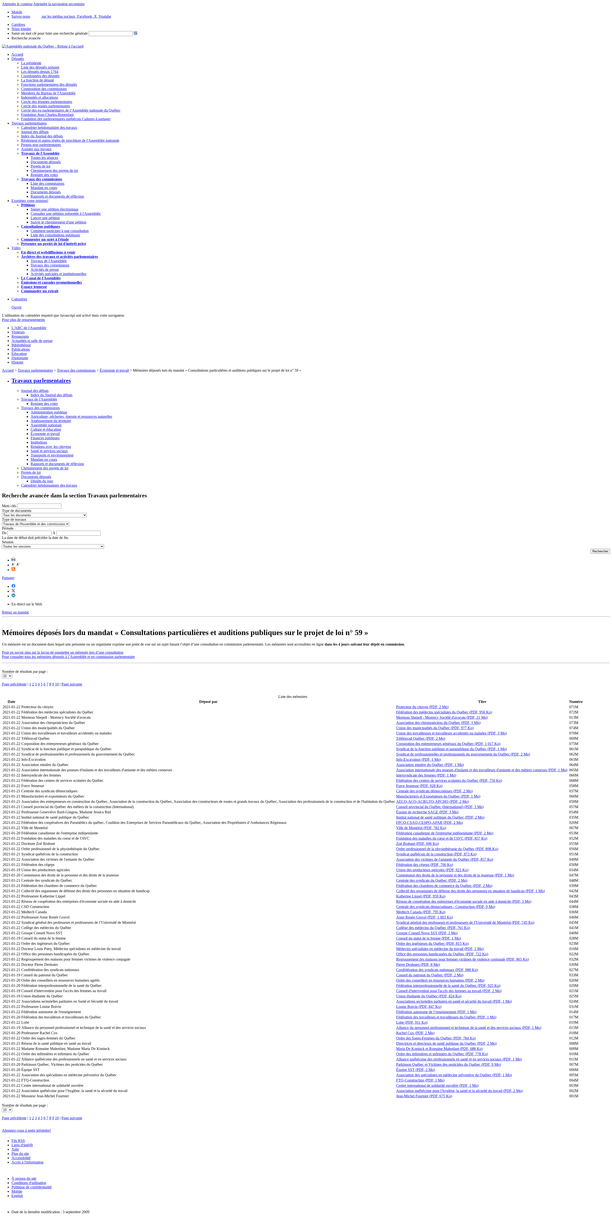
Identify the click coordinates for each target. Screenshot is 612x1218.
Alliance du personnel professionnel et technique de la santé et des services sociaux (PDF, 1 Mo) (468, 1028)
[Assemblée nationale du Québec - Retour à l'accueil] (42, 46)
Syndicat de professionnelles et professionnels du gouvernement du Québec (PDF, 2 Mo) (463, 754)
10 (57, 684)
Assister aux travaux (36, 149)
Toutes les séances (44, 158)
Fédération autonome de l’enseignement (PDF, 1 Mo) (436, 1012)
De (4, 533)
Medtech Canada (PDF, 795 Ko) (420, 912)
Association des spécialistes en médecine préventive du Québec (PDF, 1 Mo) (454, 1075)
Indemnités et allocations (39, 97)
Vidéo (16, 248)
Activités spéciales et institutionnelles (58, 274)
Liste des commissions (47, 183)
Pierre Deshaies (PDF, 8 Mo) (418, 964)
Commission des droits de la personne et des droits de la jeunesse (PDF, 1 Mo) (455, 875)
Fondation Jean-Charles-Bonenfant (47, 115)
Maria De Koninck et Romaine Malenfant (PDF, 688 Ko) (439, 1049)
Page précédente (14, 684)
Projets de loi (40, 166)
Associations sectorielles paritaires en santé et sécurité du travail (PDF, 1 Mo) (454, 1001)
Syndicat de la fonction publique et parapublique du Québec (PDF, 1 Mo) (451, 749)
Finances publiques (45, 438)
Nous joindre (21, 29)
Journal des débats (35, 132)
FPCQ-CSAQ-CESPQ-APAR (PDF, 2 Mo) (429, 823)
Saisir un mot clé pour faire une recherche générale (49, 33)
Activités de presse (45, 269)
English (17, 1196)
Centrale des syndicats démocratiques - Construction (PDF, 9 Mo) (445, 907)
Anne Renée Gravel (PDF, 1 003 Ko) (424, 917)
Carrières (18, 24)
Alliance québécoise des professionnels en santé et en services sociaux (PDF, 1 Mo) (459, 1059)
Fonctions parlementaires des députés (49, 84)
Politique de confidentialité (31, 1187)
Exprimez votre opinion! (29, 201)
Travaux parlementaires (29, 123)
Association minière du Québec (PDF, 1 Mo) (430, 765)
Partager (8, 578)
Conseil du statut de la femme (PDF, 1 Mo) (428, 938)
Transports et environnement (52, 455)
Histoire (17, 362)
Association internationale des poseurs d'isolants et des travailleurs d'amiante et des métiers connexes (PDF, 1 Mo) (481, 770)
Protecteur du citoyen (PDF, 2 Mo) (422, 707)
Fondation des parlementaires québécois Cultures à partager (65, 119)
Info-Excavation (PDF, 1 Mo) (418, 759)
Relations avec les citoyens (51, 447)
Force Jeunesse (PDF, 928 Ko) (419, 786)
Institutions (39, 442)
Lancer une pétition (45, 218)
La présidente (31, 63)
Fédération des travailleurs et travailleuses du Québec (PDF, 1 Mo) (446, 1017)
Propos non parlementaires (41, 145)
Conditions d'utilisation (28, 1183)
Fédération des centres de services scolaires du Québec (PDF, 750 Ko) (449, 780)
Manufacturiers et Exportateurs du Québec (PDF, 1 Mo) (438, 796)
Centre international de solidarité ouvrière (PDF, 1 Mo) (437, 1085)
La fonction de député (37, 80)
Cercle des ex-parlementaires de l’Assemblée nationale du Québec (70, 110)
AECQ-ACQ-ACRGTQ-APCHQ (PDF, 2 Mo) (432, 801)
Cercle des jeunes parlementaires (45, 106)
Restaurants (20, 336)
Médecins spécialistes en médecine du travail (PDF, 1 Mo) (440, 949)
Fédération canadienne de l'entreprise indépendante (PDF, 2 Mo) (444, 833)
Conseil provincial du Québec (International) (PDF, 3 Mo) (440, 807)
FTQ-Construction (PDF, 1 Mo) (420, 1080)
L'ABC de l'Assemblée (28, 328)
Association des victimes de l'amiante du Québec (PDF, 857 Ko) (444, 859)
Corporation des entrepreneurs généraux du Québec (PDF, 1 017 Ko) (448, 744)
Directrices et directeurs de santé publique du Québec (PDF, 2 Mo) (446, 1043)
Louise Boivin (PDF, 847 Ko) (418, 1007)
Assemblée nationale (46, 425)
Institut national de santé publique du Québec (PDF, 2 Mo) (440, 817)
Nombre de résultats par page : (25, 671)
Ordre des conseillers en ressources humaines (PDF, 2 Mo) (440, 980)
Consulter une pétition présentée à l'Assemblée (66, 214)
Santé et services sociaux (49, 451)
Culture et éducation (46, 429)
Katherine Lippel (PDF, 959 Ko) (420, 896)
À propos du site (23, 1178)
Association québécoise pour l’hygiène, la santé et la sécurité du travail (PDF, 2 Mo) (459, 1091)
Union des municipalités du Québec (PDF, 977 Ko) (435, 728)
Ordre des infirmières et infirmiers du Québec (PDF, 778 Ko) (442, 1054)
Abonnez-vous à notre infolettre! (26, 1130)
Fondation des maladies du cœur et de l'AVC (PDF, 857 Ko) (441, 838)
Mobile (16, 1191)
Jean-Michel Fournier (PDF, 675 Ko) (424, 1096)
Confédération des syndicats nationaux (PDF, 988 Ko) (437, 970)
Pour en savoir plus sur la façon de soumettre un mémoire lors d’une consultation (62, 652)
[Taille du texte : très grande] (18, 565)
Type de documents (16, 511)
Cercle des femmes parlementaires (46, 102)
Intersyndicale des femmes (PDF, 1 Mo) (426, 775)
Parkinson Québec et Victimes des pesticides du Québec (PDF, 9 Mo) (448, 1064)
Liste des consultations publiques (55, 235)
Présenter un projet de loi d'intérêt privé (53, 244)
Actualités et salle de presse (32, 341)
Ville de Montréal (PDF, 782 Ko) (421, 828)
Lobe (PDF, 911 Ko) (411, 1022)
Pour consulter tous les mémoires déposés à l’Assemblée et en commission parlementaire (68, 657)
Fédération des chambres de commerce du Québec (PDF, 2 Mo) (444, 886)
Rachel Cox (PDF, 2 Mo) (415, 1033)
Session (7, 542)
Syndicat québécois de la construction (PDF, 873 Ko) (436, 854)
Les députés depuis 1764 (39, 72)
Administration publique (49, 412)
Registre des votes (44, 175)
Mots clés (9, 506)
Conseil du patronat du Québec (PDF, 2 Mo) (429, 975)
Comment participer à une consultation (60, 231)
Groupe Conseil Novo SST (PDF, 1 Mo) (427, 933)
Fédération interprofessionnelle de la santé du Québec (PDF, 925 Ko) (448, 986)
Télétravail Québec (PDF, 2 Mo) (420, 738)
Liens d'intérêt (22, 1145)
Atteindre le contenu (17, 4)
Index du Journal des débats (42, 136)
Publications (20, 349)
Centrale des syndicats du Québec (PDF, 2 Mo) (431, 880)
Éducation (19, 354)
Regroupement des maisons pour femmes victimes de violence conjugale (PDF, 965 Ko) (462, 959)
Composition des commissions (44, 89)
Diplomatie (19, 358)
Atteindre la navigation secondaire (59, 4)
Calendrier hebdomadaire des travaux (49, 127)
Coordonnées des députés (40, 76)
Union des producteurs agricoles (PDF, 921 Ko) (432, 870)
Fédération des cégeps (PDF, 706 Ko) (424, 865)
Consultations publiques (40, 226)
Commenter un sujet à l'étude (45, 239)
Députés (17, 59)
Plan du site (20, 1154)
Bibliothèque (21, 345)
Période (7, 528)
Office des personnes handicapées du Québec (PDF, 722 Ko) (442, 954)
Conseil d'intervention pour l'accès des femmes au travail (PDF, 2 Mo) (449, 991)
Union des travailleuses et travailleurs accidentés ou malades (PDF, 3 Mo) (451, 733)
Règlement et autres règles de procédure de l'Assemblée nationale (70, 140)
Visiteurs (18, 332)
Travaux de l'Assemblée (40, 153)
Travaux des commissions (41, 179)
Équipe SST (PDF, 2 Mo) (415, 1070)
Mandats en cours (44, 188)
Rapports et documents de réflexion (57, 196)
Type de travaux (14, 519)
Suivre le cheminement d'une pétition (58, 222)
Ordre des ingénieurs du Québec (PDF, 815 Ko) (432, 943)
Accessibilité (21, 1158)
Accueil (17, 54)
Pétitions (28, 205)
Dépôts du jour (42, 481)
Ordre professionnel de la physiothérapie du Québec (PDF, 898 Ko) (447, 849)
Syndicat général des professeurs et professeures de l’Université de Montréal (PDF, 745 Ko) (465, 922)
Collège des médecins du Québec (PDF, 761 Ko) (433, 928)
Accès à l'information (27, 1162)
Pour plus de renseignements (23, 320)
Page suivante (71, 684)
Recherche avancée (26, 38)
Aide (15, 1149)
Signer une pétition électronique (54, 209)
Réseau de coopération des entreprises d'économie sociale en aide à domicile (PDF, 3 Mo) (463, 901)
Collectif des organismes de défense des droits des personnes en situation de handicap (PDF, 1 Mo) (470, 891)
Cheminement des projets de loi (54, 171)
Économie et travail (114, 370)
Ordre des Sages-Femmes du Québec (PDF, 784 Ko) (436, 1038)
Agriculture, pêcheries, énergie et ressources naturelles (71, 416)
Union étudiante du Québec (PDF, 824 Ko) (428, 996)
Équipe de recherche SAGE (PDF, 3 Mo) (427, 812)
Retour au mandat (15, 612)
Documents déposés (46, 162)
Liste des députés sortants (40, 67)
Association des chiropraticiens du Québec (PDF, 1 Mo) (438, 723)
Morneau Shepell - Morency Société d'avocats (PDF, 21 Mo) (442, 717)
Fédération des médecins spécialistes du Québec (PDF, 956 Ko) (444, 712)
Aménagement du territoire (51, 421)
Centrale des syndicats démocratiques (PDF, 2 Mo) (434, 791)
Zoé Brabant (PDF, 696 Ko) (417, 844)
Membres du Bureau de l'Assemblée (48, 93)
